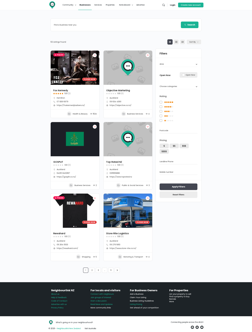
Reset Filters (178, 194)
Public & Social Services (132, 185)
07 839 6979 (62, 101)
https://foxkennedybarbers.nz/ (71, 105)
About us (55, 294)
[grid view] (170, 42)
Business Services (135, 114)
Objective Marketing (118, 90)
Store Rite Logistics (117, 233)
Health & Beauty (80, 114)
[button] (54, 211)
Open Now (165, 75)
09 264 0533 (62, 244)
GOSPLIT (58, 162)
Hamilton (61, 98)
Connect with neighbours (102, 294)
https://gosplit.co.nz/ (66, 177)
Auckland (114, 98)
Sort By (192, 42)
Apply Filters (178, 186)
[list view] (176, 42)
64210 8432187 (63, 173)
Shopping (86, 257)
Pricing (163, 140)
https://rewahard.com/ (67, 248)
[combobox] (178, 64)
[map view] (182, 42)
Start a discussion (99, 301)
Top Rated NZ (114, 162)
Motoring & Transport (133, 257)
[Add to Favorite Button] (95, 55)
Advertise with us (59, 304)
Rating (163, 96)
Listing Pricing (136, 304)
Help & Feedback (59, 297)
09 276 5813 (115, 244)
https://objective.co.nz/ (120, 105)
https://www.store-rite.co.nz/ (123, 248)
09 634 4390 (115, 101)
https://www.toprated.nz (121, 177)
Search (191, 24)
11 (110, 270)
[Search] (163, 5)
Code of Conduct (59, 301)
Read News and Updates (102, 304)
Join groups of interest (101, 297)
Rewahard (59, 233)
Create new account (191, 5)
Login (172, 5)
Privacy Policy (57, 307)
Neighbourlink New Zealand (69, 328)
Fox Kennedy (60, 90)
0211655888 (115, 173)
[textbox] (162, 64)
